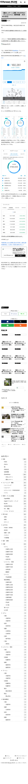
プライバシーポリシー (21, 755)
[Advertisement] (14, 291)
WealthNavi (15, 50)
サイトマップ (8, 758)
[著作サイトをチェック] (7, 321)
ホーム (7, 755)
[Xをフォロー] (20, 321)
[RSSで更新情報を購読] (20, 325)
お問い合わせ (14, 760)
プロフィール (21, 758)
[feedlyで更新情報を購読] (7, 325)
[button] (24, 414)
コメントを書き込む (14, 402)
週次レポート (5, 307)
